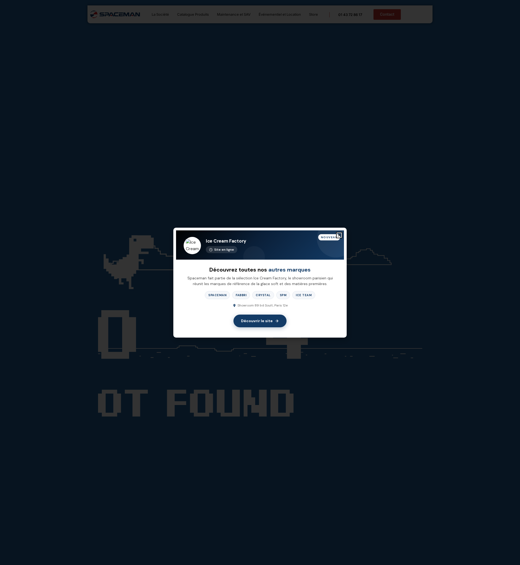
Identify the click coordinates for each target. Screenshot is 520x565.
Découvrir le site (257, 320)
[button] (339, 235)
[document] (260, 282)
